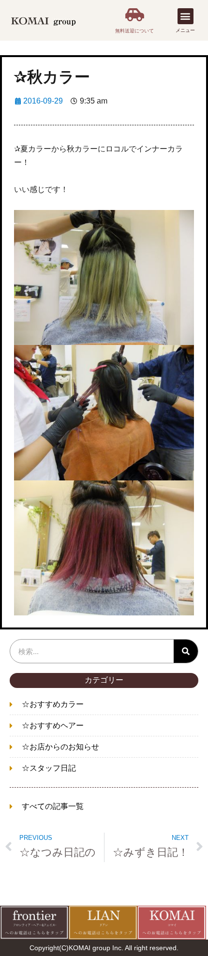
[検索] (186, 651)
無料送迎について (134, 30)
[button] (185, 16)
